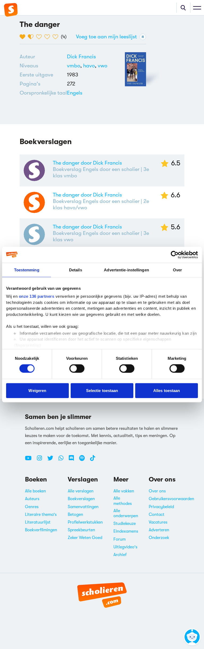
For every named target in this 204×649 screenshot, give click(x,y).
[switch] (76, 368)
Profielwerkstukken (85, 522)
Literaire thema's (41, 514)
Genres (32, 506)
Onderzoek (159, 537)
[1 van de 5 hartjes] (24, 36)
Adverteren (159, 530)
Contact (156, 514)
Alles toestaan (166, 390)
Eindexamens (125, 531)
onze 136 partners (36, 296)
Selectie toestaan (102, 390)
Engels (74, 93)
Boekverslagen (81, 498)
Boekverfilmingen (41, 530)
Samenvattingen (83, 506)
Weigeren (37, 390)
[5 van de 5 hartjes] (57, 36)
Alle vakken (123, 491)
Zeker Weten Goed (85, 537)
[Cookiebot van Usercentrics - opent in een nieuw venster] (174, 255)
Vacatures (158, 522)
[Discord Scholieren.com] (73, 460)
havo (90, 66)
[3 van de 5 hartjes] (40, 36)
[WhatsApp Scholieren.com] (62, 460)
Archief (120, 554)
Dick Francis (81, 57)
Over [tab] (177, 269)
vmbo (75, 66)
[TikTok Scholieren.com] (92, 460)
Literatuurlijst (37, 522)
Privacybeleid (161, 506)
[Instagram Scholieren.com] (41, 460)
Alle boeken (35, 491)
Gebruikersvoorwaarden (171, 498)
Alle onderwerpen (125, 513)
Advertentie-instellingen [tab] (126, 269)
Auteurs (32, 498)
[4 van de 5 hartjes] (48, 36)
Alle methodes (122, 501)
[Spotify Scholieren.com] (84, 460)
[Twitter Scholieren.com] (52, 460)
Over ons (157, 491)
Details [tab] (75, 269)
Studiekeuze (124, 523)
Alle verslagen (81, 491)
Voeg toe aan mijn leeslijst (106, 37)
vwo (102, 66)
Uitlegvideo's (125, 547)
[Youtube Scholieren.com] (30, 460)
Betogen (75, 514)
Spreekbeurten (81, 530)
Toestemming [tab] (26, 269)
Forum (119, 539)
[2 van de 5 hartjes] (32, 36)
